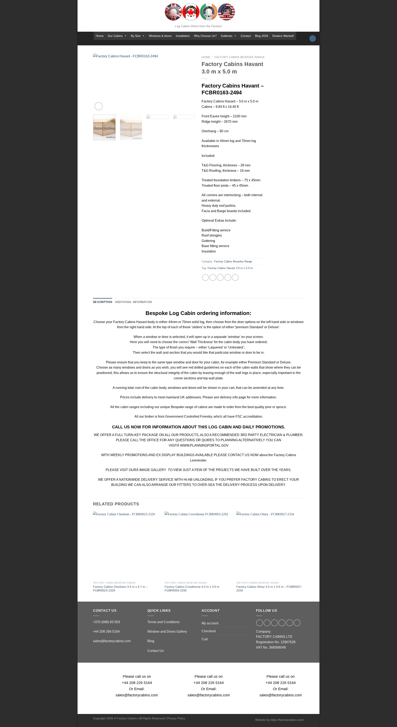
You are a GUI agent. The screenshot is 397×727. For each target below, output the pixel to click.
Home (100, 35)
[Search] (312, 38)
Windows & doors (160, 35)
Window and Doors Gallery (167, 631)
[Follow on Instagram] (184, 42)
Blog (150, 641)
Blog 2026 (261, 35)
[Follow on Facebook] (178, 42)
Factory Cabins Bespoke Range (239, 57)
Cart (205, 639)
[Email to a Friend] (220, 277)
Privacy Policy (176, 718)
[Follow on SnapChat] (189, 42)
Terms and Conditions (163, 622)
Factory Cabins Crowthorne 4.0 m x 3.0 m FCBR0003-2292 (192, 588)
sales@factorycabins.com (112, 641)
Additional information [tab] (133, 302)
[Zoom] (98, 106)
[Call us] (200, 42)
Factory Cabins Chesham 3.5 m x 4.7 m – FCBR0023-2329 (120, 588)
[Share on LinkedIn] (235, 277)
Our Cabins (115, 35)
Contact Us (155, 650)
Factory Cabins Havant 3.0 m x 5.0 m (230, 268)
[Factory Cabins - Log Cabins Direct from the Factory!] (198, 11)
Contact (246, 35)
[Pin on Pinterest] (227, 277)
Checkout (209, 631)
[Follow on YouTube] (211, 42)
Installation (183, 35)
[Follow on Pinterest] (205, 42)
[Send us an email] (194, 42)
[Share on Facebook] (205, 277)
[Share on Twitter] (212, 277)
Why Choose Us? (205, 35)
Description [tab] (102, 302)
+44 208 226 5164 (137, 683)
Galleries (226, 35)
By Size (136, 35)
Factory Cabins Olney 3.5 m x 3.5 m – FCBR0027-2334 (269, 588)
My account (210, 623)
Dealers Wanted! (283, 35)
